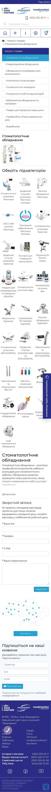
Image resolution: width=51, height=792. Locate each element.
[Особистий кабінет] (36, 33)
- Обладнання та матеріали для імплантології (23, 72)
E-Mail (7, 548)
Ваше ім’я (9, 523)
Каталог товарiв (16, 41)
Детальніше (9, 494)
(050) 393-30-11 (38, 17)
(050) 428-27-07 (25, 757)
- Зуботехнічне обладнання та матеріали (21, 102)
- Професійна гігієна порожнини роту (23, 118)
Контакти (25, 633)
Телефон (8, 536)
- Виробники (12, 126)
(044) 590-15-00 (25, 763)
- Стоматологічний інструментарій (24, 94)
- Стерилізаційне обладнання (22, 64)
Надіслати (41, 589)
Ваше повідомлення (15, 561)
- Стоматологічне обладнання (21, 57)
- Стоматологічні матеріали (20, 87)
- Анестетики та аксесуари (20, 80)
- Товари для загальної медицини (24, 110)
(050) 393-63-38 (25, 760)
